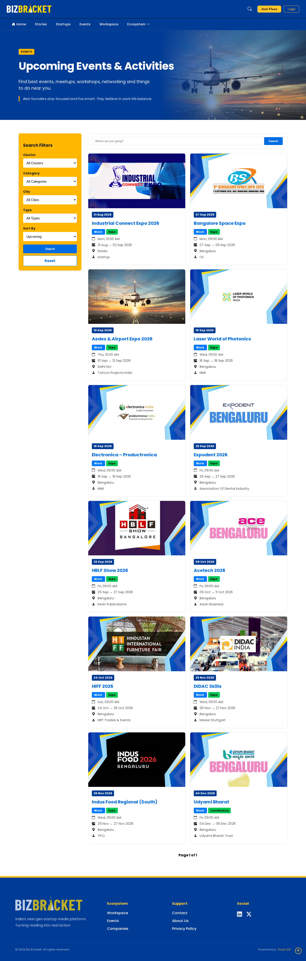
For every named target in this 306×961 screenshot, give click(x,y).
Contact (179, 913)
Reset (50, 260)
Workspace (108, 24)
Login (291, 9)
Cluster (29, 155)
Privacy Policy (184, 928)
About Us (180, 920)
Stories (41, 24)
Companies (117, 928)
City (26, 191)
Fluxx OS (284, 949)
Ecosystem (136, 24)
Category (31, 173)
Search (50, 249)
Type (27, 210)
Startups (63, 24)
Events (85, 24)
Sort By (29, 228)
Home (21, 24)
